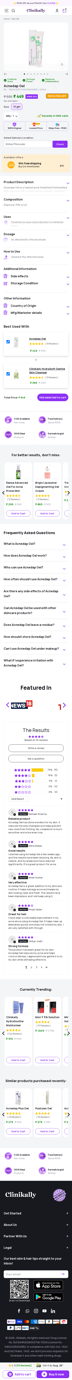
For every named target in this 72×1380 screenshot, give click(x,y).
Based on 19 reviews (36, 740)
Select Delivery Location (18, 137)
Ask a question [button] (36, 758)
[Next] (66, 74)
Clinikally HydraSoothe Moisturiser (14, 1021)
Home (6, 18)
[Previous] (5, 74)
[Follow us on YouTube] (44, 1311)
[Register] (63, 1274)
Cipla (43, 89)
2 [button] (31, 967)
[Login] (57, 10)
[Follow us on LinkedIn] (53, 1311)
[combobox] (13, 10)
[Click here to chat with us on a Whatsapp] (27, 1311)
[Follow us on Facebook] (19, 1311)
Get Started (12, 1213)
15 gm (16, 106)
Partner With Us (15, 1236)
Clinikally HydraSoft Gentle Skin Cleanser (47, 370)
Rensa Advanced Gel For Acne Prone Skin (17, 487)
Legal (8, 1248)
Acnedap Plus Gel (17, 1108)
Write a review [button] (36, 748)
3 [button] (36, 967)
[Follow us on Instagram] (36, 1311)
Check (60, 144)
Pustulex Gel (43, 1108)
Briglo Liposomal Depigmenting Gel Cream (47, 487)
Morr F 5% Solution (47, 1017)
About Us (10, 1225)
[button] (10, 1365)
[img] (25, 810)
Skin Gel (15, 18)
